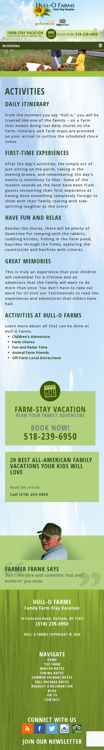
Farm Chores (23, 341)
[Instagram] (64, 728)
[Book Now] (52, 33)
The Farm (52, 664)
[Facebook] (39, 728)
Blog (52, 690)
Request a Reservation (52, 686)
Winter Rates (52, 668)
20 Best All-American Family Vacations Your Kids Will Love (51, 466)
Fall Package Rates (52, 681)
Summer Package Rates (52, 677)
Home (52, 659)
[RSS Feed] (27, 728)
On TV (52, 695)
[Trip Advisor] (63, 22)
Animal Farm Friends (30, 352)
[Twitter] (52, 728)
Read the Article (25, 487)
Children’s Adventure (31, 336)
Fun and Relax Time (29, 347)
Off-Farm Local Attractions (36, 357)
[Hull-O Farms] (52, 8)
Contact (52, 699)
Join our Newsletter (52, 741)
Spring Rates (52, 673)
